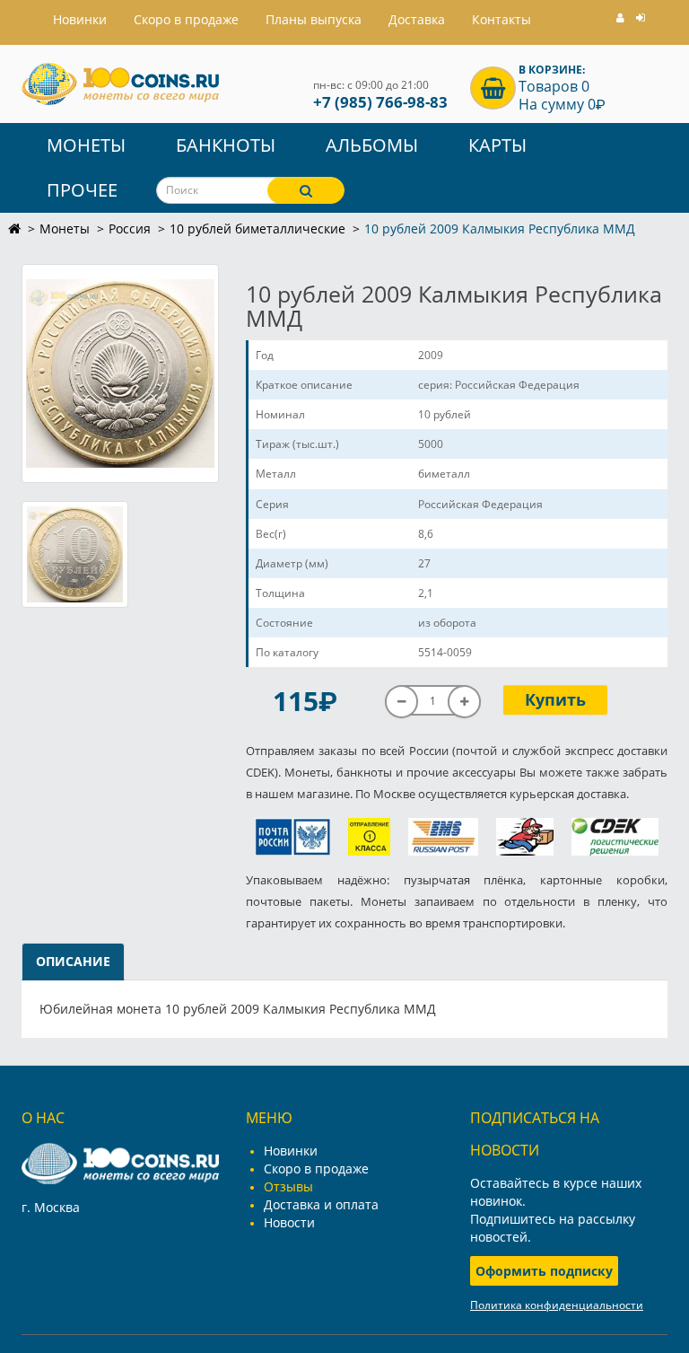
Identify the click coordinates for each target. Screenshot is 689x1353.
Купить (555, 699)
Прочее (82, 190)
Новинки (291, 1150)
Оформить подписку (544, 1270)
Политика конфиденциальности (556, 1305)
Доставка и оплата (321, 1204)
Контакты (501, 19)
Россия (130, 228)
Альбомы (372, 145)
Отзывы (288, 1186)
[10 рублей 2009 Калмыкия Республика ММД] (120, 373)
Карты (497, 145)
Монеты (86, 145)
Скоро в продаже (186, 19)
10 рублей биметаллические (257, 228)
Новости (289, 1222)
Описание (73, 961)
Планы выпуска (314, 19)
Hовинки (80, 19)
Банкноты (225, 145)
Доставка (416, 19)
